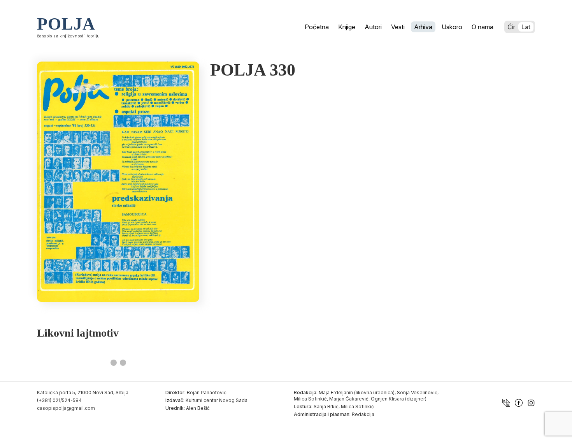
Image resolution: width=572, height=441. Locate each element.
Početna (317, 27)
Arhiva (423, 27)
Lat (525, 27)
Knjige (346, 27)
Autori (373, 27)
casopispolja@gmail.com (66, 408)
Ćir (511, 27)
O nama (482, 27)
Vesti (398, 27)
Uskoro (452, 27)
